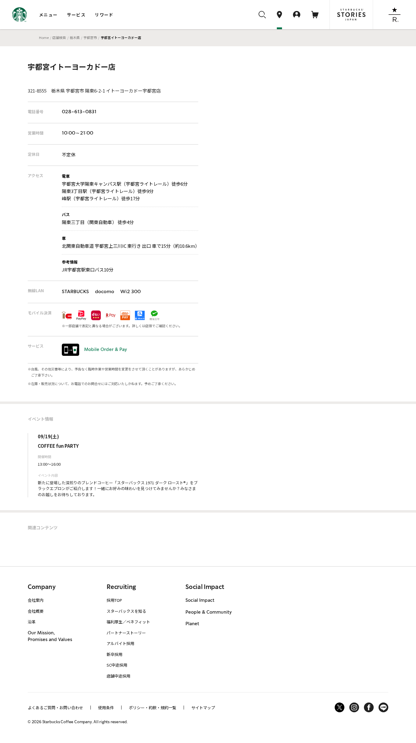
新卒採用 (114, 654)
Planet (192, 624)
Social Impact (199, 600)
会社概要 (36, 611)
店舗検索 (59, 37)
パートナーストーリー (126, 633)
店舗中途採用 (118, 676)
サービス (76, 15)
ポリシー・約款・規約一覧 (152, 707)
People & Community (208, 612)
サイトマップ (203, 707)
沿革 (32, 622)
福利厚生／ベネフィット (128, 622)
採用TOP (114, 600)
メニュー (48, 15)
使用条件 (106, 707)
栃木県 (75, 37)
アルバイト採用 (120, 643)
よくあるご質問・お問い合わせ (55, 707)
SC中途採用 (117, 665)
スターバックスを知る (126, 611)
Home (44, 37)
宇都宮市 (90, 37)
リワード (104, 15)
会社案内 (36, 600)
